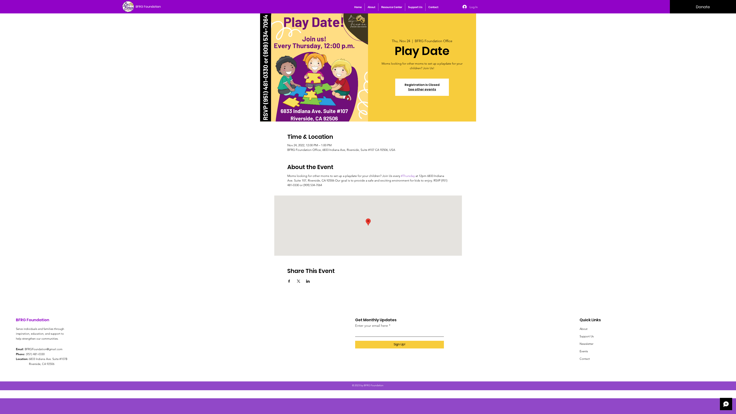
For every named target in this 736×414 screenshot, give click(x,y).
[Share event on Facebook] (289, 281)
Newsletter (586, 344)
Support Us (587, 336)
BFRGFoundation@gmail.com (43, 349)
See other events (422, 89)
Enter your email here (371, 325)
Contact (585, 359)
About (583, 329)
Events (584, 351)
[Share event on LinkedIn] (308, 281)
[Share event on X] (298, 281)
